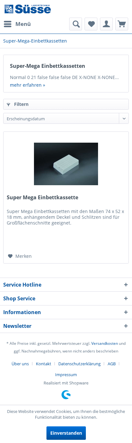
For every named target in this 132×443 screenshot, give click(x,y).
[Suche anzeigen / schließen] (75, 24)
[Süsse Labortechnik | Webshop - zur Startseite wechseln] (27, 8)
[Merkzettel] (91, 24)
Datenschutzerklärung (79, 364)
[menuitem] (17, 24)
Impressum (66, 374)
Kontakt (43, 364)
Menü (23, 24)
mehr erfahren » (27, 85)
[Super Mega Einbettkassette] (66, 164)
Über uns (20, 364)
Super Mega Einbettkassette (42, 197)
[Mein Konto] (106, 24)
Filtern (21, 104)
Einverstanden (66, 433)
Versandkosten (104, 343)
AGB (112, 364)
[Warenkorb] (121, 24)
